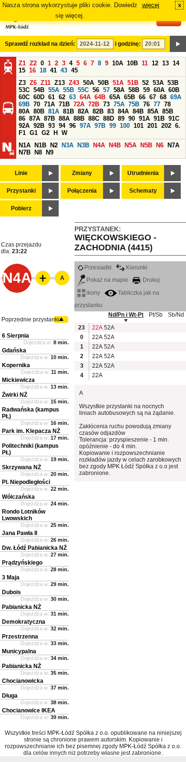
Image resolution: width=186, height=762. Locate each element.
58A (119, 89)
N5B (146, 145)
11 (145, 63)
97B (99, 125)
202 (166, 125)
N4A (99, 145)
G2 (45, 132)
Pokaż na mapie (107, 280)
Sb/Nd (176, 314)
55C (83, 89)
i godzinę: (128, 44)
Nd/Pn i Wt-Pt (126, 314)
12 (155, 63)
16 (32, 70)
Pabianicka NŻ (21, 607)
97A (85, 125)
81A (53, 111)
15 (22, 70)
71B (64, 104)
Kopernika (16, 365)
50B (103, 82)
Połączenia (82, 190)
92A (24, 125)
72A (78, 104)
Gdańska (14, 350)
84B (138, 111)
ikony (93, 292)
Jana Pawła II (19, 533)
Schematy (143, 190)
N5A (130, 145)
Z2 (33, 63)
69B (24, 104)
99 (112, 125)
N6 (160, 145)
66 (142, 97)
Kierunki (136, 267)
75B (133, 104)
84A (123, 111)
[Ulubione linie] (40, 278)
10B (132, 63)
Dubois (11, 592)
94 (62, 125)
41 (53, 70)
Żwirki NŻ (14, 394)
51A (118, 82)
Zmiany (82, 173)
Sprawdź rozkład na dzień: (40, 44)
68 (163, 97)
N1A (25, 145)
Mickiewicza (18, 380)
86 (22, 118)
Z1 (22, 63)
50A (88, 82)
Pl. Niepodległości (26, 482)
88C (93, 118)
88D (108, 118)
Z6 (33, 82)
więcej (150, 5)
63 (72, 97)
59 (146, 89)
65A (114, 97)
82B (98, 111)
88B (78, 118)
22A (97, 327)
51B (132, 82)
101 (139, 125)
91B (159, 118)
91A (144, 118)
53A (158, 82)
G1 (34, 132)
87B (49, 118)
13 (165, 63)
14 (176, 63)
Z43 (74, 82)
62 (62, 97)
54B (38, 89)
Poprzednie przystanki (30, 319)
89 (121, 118)
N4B (115, 145)
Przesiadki (98, 267)
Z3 (22, 82)
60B (173, 89)
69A (175, 97)
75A (119, 104)
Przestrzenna (20, 636)
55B (68, 89)
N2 (54, 145)
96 (72, 125)
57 (106, 89)
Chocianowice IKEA (28, 710)
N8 (38, 152)
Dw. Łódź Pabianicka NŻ (34, 548)
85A (152, 111)
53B (172, 82)
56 (96, 89)
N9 (49, 152)
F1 (22, 132)
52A (109, 327)
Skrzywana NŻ (21, 467)
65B (129, 97)
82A (83, 111)
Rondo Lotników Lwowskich (23, 515)
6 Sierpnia (15, 335)
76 (146, 104)
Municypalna (19, 651)
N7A (173, 145)
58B (133, 89)
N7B (25, 152)
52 (145, 82)
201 (152, 125)
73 (106, 104)
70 (36, 104)
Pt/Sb (156, 314)
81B (68, 111)
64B (99, 97)
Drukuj (150, 280)
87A (34, 118)
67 (152, 97)
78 (167, 104)
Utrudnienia (143, 173)
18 (43, 70)
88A (64, 118)
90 (131, 118)
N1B (40, 145)
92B (38, 125)
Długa (10, 695)
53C (24, 89)
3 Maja (11, 577)
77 (157, 104)
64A (85, 97)
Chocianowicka (22, 681)
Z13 (59, 82)
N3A (67, 145)
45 (74, 70)
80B (38, 111)
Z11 (46, 82)
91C (173, 118)
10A (117, 63)
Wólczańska (18, 497)
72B (93, 104)
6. (177, 125)
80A (24, 111)
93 (51, 125)
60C (24, 97)
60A (159, 89)
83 (110, 111)
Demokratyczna (23, 621)
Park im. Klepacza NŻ (31, 431)
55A (53, 89)
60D (38, 97)
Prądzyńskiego (22, 562)
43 (64, 70)
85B (167, 111)
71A (49, 104)
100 (125, 125)
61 (51, 97)
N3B (83, 145)
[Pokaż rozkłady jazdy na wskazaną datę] (178, 44)
